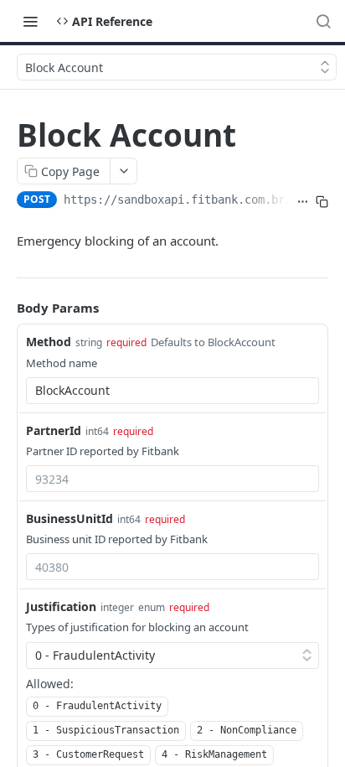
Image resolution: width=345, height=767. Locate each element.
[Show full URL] (302, 201)
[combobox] (172, 390)
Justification (61, 606)
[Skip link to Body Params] (5, 308)
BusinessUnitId (69, 518)
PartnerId (53, 430)
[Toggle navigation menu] (30, 21)
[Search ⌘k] (323, 21)
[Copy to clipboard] (322, 201)
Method (48, 342)
